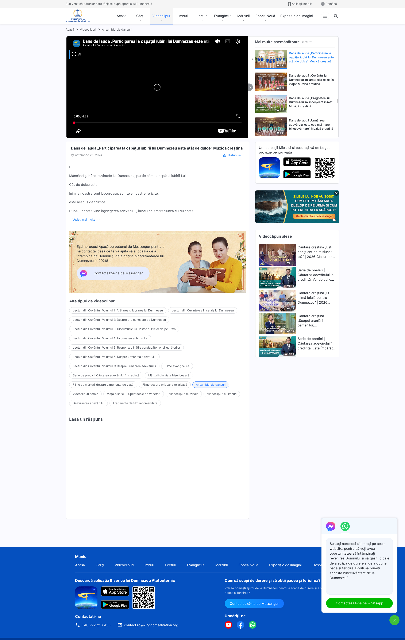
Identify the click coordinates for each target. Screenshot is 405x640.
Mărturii (243, 16)
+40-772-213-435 (96, 625)
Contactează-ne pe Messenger (254, 603)
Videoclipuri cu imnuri (221, 394)
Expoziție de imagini (296, 16)
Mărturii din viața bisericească (168, 375)
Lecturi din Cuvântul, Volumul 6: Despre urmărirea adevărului (114, 356)
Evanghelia (222, 16)
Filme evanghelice (177, 366)
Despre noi (321, 565)
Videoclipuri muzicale (183, 394)
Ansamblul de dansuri (116, 29)
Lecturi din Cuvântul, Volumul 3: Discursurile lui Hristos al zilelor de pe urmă (124, 329)
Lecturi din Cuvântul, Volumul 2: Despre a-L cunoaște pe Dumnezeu (119, 319)
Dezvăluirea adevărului (88, 403)
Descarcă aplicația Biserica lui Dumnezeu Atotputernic (125, 580)
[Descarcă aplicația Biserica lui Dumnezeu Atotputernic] (86, 597)
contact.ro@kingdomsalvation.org (151, 625)
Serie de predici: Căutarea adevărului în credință (106, 375)
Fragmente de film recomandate (135, 403)
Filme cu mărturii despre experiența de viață (103, 384)
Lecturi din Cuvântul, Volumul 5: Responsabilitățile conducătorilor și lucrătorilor (126, 347)
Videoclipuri (161, 16)
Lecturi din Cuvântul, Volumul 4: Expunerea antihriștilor (110, 338)
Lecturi (202, 16)
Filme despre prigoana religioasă (164, 384)
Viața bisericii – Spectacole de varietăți (133, 394)
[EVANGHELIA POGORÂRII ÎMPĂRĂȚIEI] (78, 16)
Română (331, 3)
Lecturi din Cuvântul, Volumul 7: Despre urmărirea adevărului (114, 366)
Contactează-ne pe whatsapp (359, 603)
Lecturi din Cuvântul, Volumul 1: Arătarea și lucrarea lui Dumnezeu (118, 310)
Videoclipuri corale (85, 394)
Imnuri (183, 16)
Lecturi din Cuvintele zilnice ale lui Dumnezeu (203, 310)
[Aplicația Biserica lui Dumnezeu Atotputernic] (269, 167)
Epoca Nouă (265, 16)
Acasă (121, 16)
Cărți (140, 16)
